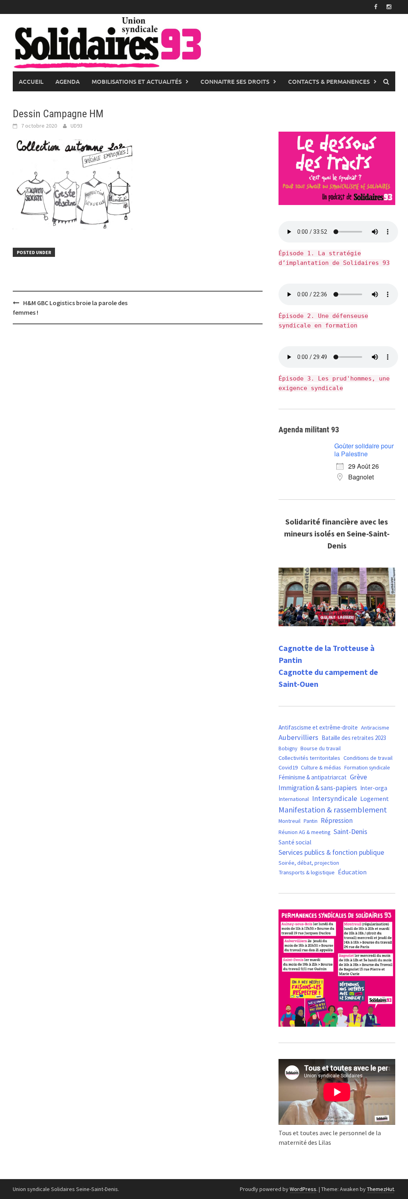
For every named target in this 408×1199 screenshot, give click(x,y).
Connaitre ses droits (234, 81)
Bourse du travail (320, 748)
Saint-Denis (350, 831)
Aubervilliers (298, 737)
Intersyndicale (334, 798)
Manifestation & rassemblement (333, 809)
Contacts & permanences (329, 81)
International (294, 799)
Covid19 (288, 767)
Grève (358, 777)
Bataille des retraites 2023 (354, 737)
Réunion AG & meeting (304, 832)
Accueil (31, 81)
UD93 (76, 125)
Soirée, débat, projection (309, 862)
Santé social (295, 842)
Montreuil (289, 820)
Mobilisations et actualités (137, 81)
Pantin (311, 820)
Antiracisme (375, 727)
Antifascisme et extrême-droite (318, 727)
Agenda (67, 81)
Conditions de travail (367, 757)
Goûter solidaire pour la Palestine (364, 449)
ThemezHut (380, 1189)
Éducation (352, 872)
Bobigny (288, 748)
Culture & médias (321, 767)
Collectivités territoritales (309, 757)
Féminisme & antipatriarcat (313, 777)
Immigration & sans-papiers (318, 787)
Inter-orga (373, 788)
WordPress (303, 1189)
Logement (374, 799)
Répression (337, 820)
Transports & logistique (307, 872)
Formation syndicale (367, 767)
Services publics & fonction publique (331, 852)
